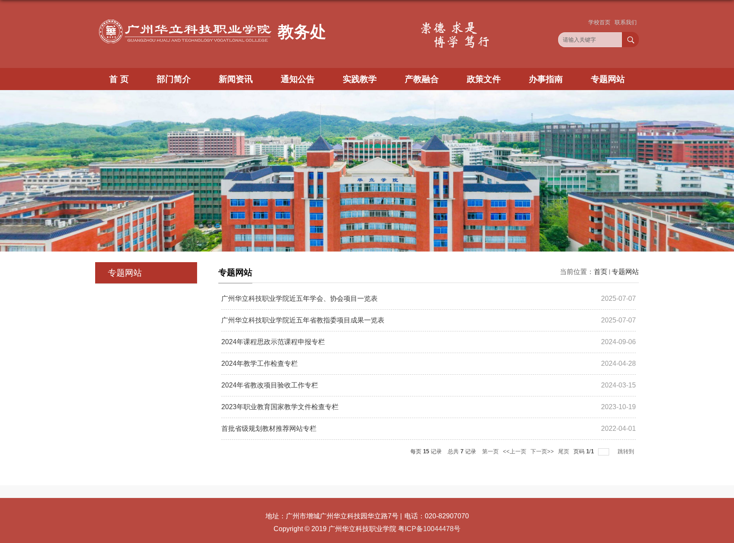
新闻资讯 (236, 79)
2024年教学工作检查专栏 (259, 363)
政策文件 (484, 79)
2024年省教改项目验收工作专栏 (269, 385)
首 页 (119, 79)
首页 (600, 271)
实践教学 (360, 79)
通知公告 (298, 79)
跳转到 (627, 451)
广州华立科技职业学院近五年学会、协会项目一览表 (299, 298)
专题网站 (608, 79)
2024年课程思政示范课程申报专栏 (273, 341)
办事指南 (546, 79)
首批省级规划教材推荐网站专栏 (268, 428)
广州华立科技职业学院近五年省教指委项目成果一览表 (302, 320)
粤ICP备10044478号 (429, 528)
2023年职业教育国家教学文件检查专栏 (280, 406)
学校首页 (599, 22)
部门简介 (174, 79)
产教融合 (422, 79)
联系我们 (626, 22)
